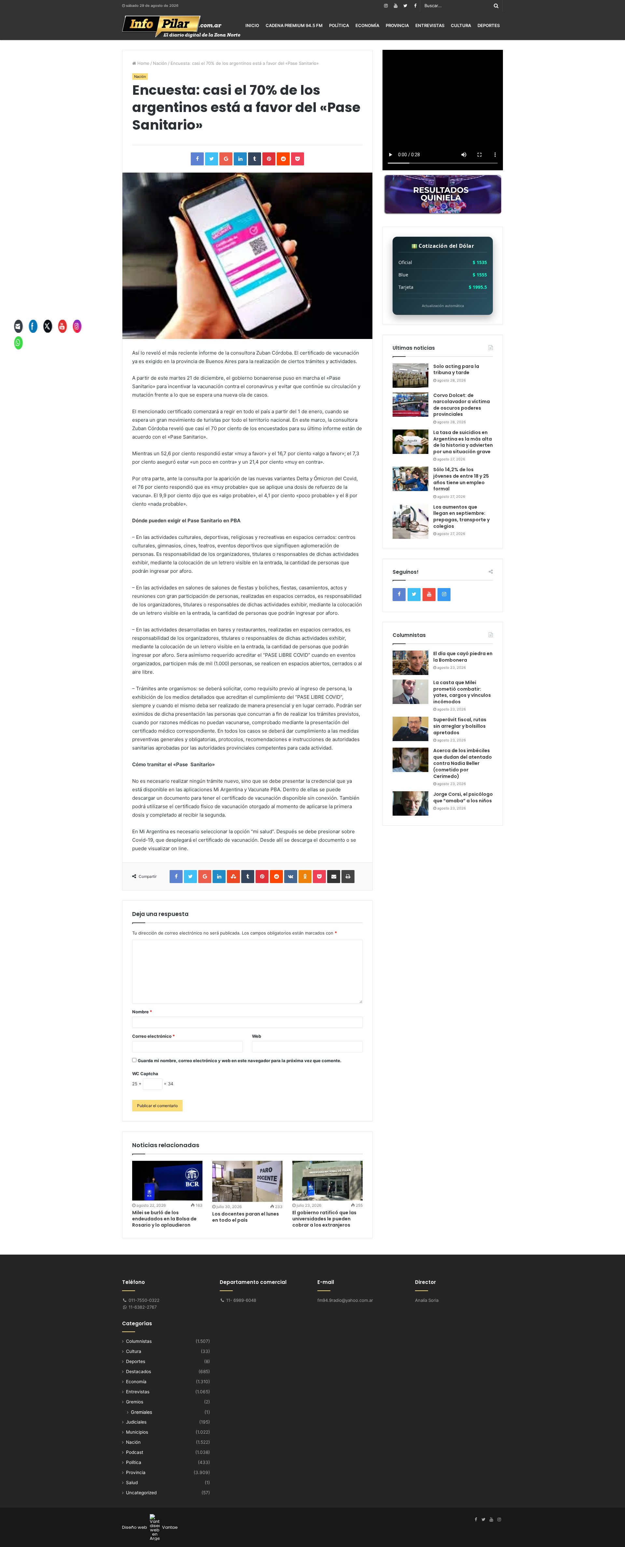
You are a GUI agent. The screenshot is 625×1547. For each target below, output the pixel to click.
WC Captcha (145, 1073)
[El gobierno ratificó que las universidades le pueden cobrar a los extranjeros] (327, 1181)
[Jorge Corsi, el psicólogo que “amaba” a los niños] (410, 803)
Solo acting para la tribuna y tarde (456, 369)
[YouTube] (395, 5)
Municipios (137, 1432)
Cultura (461, 25)
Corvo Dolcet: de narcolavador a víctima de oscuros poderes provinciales (461, 405)
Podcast (134, 1452)
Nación (160, 63)
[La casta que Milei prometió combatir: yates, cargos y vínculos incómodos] (410, 692)
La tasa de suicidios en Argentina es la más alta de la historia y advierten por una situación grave (463, 442)
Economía (367, 25)
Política (339, 25)
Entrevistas (429, 25)
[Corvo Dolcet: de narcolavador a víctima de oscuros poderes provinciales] (410, 404)
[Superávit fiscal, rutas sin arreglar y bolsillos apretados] (410, 729)
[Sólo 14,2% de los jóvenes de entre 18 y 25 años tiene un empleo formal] (410, 479)
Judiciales (136, 1422)
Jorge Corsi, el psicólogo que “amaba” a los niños (463, 797)
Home (142, 63)
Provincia (397, 25)
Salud (132, 1482)
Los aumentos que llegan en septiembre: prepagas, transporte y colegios (461, 516)
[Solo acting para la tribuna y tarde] (410, 375)
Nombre (142, 1011)
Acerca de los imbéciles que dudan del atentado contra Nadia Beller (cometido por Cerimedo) (462, 763)
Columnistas (139, 1341)
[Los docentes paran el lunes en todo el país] (247, 1181)
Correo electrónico (153, 1036)
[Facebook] (415, 5)
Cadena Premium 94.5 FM (294, 25)
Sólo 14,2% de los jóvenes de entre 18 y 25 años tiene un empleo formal (461, 479)
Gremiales (141, 1412)
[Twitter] (405, 5)
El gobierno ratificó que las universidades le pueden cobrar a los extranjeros (324, 1218)
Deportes (489, 25)
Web (256, 1036)
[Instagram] (386, 5)
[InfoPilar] (181, 27)
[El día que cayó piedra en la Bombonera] (410, 663)
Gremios (134, 1401)
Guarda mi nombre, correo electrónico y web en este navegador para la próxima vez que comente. (239, 1060)
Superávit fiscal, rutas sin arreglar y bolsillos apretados (459, 726)
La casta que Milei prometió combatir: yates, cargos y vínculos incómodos (462, 692)
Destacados (138, 1371)
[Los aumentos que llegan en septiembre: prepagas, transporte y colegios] (410, 521)
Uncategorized (141, 1492)
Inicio (252, 25)
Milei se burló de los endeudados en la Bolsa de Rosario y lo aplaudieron (164, 1218)
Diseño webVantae (150, 1527)
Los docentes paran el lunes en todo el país (245, 1217)
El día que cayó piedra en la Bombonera (463, 656)
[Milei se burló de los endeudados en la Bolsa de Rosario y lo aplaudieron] (167, 1181)
